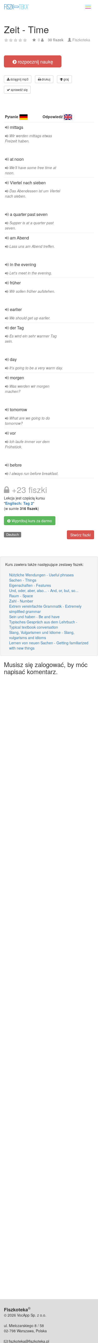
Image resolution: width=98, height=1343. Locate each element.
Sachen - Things (22, 580)
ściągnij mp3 (19, 79)
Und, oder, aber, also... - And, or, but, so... (43, 590)
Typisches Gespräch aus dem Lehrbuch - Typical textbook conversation (43, 624)
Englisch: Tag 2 (19, 503)
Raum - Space (21, 595)
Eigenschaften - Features (30, 585)
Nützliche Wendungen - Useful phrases (41, 574)
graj (66, 79)
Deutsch (12, 534)
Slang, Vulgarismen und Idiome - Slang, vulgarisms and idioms (41, 635)
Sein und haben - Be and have (34, 616)
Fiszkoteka (81, 39)
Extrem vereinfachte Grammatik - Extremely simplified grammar (45, 609)
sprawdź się (19, 89)
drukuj (45, 79)
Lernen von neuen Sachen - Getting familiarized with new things (48, 645)
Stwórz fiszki (80, 534)
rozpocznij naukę (34, 61)
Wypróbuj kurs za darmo (31, 520)
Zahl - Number (21, 601)
